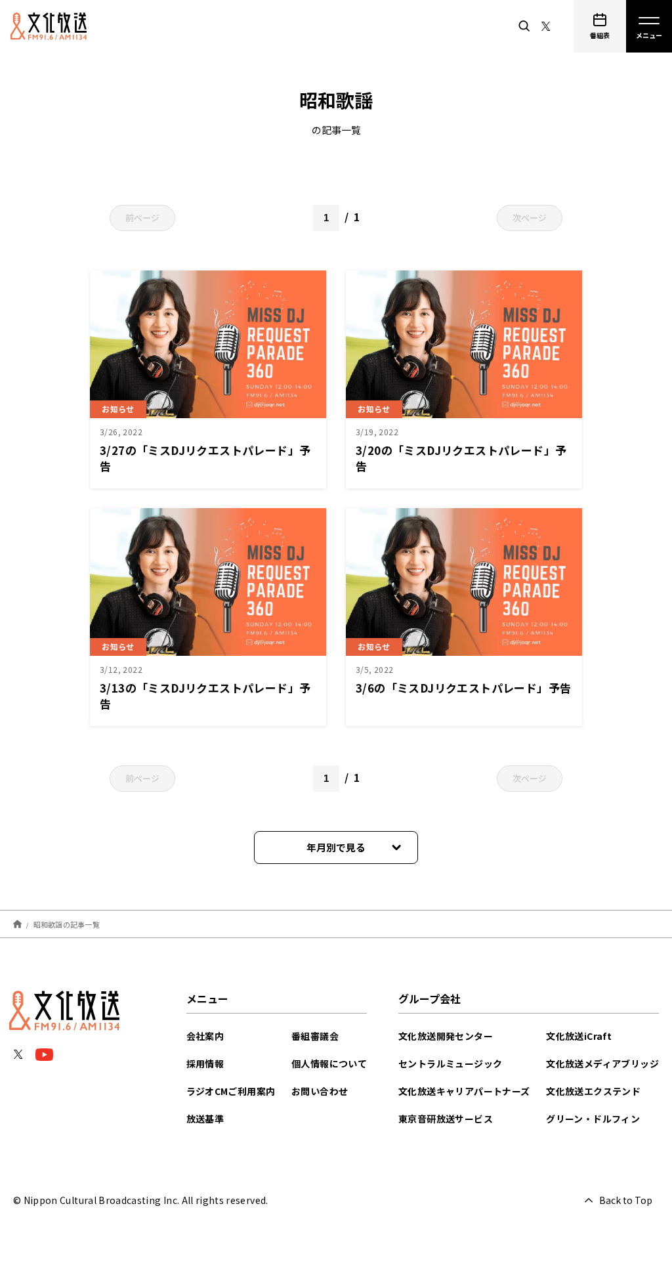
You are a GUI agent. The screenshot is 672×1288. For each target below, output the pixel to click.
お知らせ (118, 408)
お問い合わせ (319, 1091)
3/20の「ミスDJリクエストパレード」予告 (461, 458)
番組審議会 (315, 1035)
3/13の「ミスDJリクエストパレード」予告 (205, 695)
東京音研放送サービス (445, 1118)
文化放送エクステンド (593, 1091)
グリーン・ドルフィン (593, 1118)
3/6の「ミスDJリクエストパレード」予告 (463, 687)
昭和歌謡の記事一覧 (66, 923)
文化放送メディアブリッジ (602, 1063)
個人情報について (329, 1063)
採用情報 (205, 1063)
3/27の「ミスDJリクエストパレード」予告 (205, 458)
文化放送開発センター (445, 1035)
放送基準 (205, 1118)
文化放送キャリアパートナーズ (464, 1091)
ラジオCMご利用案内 (231, 1091)
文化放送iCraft (579, 1035)
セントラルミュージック (450, 1063)
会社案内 (205, 1035)
